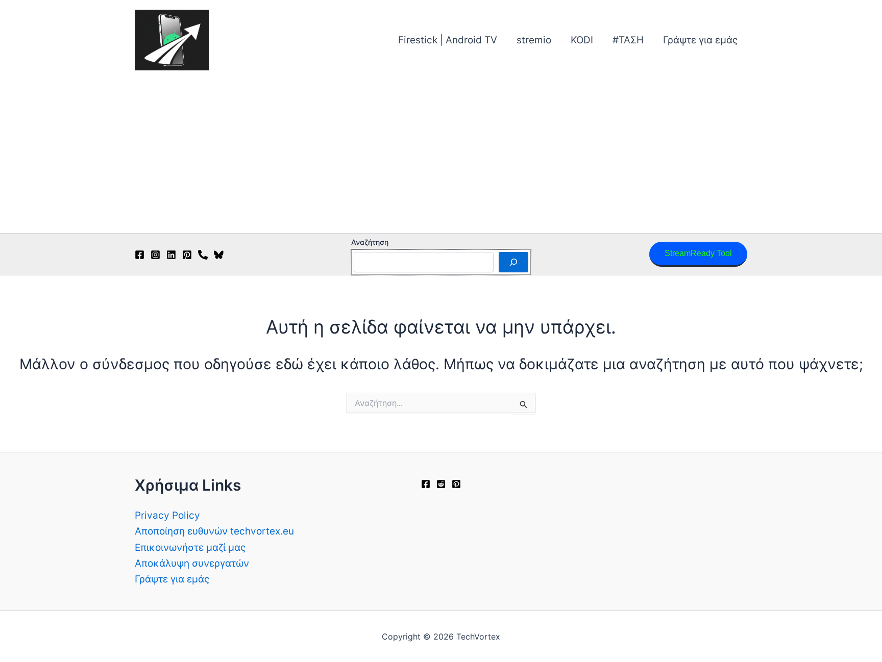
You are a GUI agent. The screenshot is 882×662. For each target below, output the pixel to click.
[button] (698, 254)
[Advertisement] (441, 156)
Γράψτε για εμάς (700, 40)
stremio (534, 40)
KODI (582, 40)
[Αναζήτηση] (513, 262)
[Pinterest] (187, 255)
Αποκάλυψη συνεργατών (192, 563)
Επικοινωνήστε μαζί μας (190, 547)
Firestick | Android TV (447, 40)
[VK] (203, 255)
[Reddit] (441, 484)
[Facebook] (139, 255)
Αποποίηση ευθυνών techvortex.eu (214, 531)
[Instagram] (155, 255)
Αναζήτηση (369, 242)
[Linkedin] (171, 255)
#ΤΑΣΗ (628, 40)
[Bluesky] (219, 255)
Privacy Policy (167, 515)
